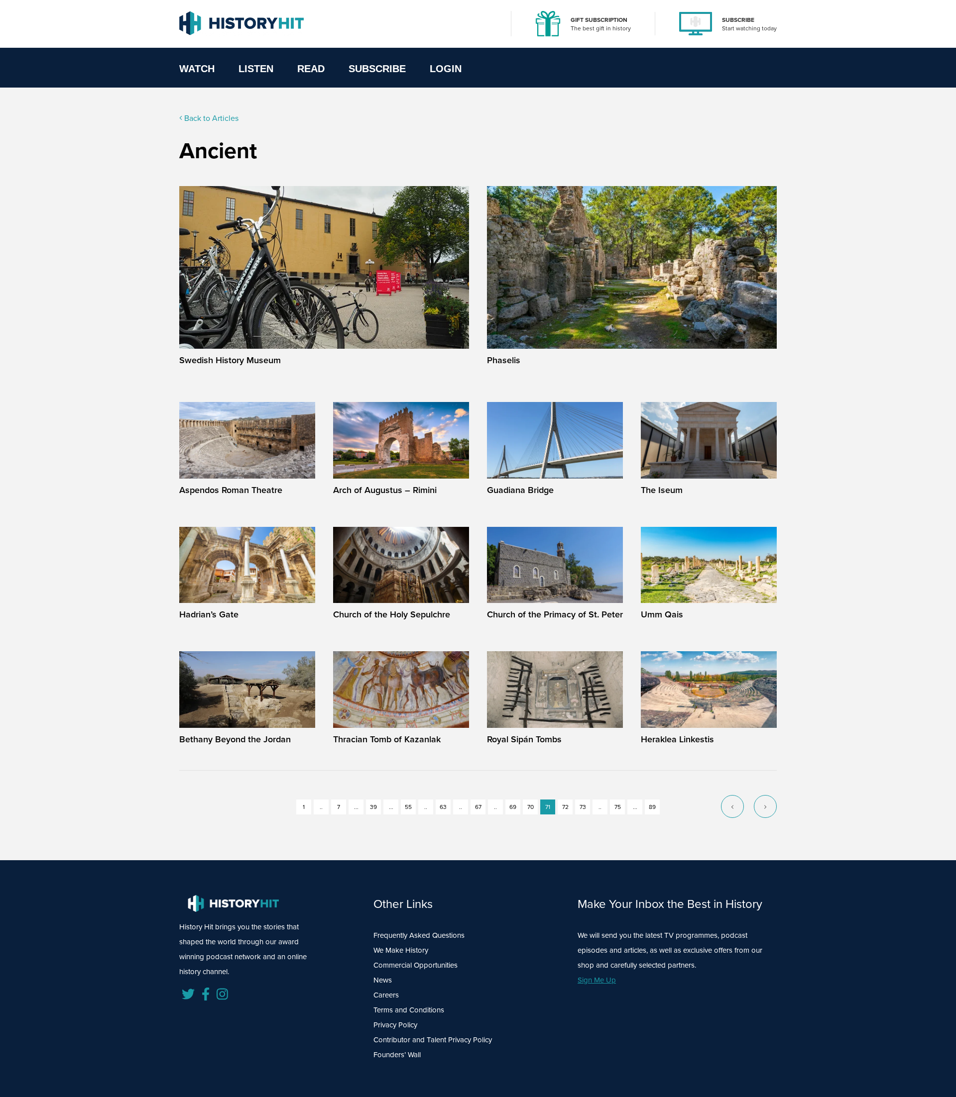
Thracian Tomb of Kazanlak (387, 739)
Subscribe (377, 68)
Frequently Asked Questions (419, 935)
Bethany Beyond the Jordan (235, 739)
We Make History (400, 950)
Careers (386, 995)
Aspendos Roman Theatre (230, 490)
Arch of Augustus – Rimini (385, 490)
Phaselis (503, 360)
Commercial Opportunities (415, 965)
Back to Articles (210, 118)
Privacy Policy (395, 1024)
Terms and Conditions (408, 1009)
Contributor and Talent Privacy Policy (432, 1039)
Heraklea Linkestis (677, 739)
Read (311, 68)
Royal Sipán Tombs (524, 739)
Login (446, 68)
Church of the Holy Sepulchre (391, 614)
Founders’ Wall (397, 1054)
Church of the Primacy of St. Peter (555, 614)
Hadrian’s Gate (209, 614)
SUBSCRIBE (738, 19)
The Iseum (662, 490)
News (382, 980)
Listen (256, 68)
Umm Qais (662, 614)
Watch (197, 68)
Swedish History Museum (230, 360)
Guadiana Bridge (520, 490)
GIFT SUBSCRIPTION (599, 19)
